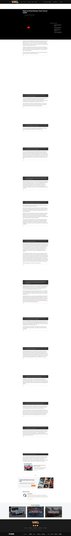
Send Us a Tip (35, 527)
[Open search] (44, 2)
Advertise (45, 527)
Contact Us (30, 527)
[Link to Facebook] (48, 2)
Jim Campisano (35, 470)
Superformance (38, 289)
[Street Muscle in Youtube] (37, 525)
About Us (26, 527)
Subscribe (33, 485)
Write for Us (40, 527)
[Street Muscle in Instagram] (33, 525)
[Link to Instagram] (46, 2)
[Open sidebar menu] (9, 1)
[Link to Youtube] (49, 2)
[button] (28, 27)
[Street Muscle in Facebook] (35, 525)
